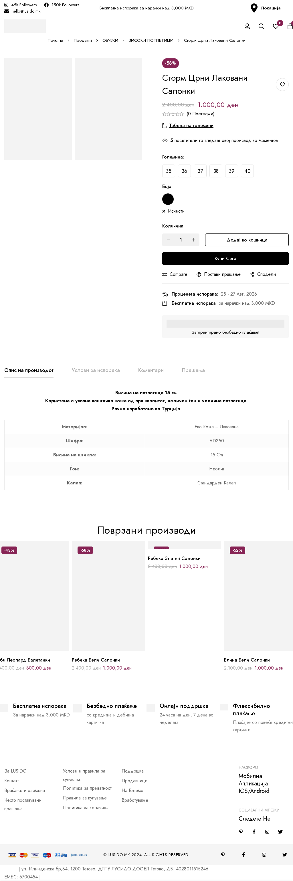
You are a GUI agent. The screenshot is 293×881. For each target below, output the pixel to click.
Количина (172, 226)
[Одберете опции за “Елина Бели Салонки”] (247, 648)
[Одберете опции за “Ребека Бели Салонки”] (95, 648)
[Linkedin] (241, 831)
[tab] (29, 370)
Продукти (83, 40)
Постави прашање (222, 274)
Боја (167, 186)
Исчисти (176, 211)
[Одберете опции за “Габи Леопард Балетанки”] (19, 648)
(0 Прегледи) (201, 113)
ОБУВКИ (110, 40)
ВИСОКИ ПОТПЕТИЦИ (151, 40)
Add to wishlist (282, 84)
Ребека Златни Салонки (174, 558)
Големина (173, 157)
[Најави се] (247, 26)
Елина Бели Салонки (247, 660)
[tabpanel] (146, 443)
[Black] (168, 199)
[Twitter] (280, 831)
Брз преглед (45, 648)
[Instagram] (267, 831)
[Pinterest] (223, 855)
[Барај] (261, 26)
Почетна (55, 40)
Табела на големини (191, 125)
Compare (178, 274)
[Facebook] (254, 831)
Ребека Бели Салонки (96, 660)
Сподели (266, 274)
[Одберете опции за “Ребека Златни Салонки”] (171, 547)
